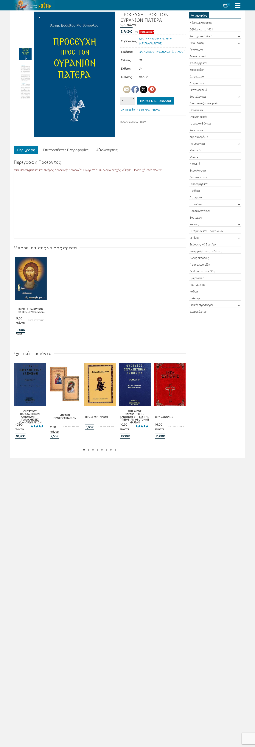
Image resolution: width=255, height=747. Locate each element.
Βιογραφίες (197, 69)
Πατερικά (196, 197)
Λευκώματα (197, 285)
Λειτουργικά (197, 143)
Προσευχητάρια (200, 211)
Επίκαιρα (195, 298)
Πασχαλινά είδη (200, 264)
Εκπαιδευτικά (198, 90)
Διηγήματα (197, 76)
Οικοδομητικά (199, 184)
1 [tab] (84, 450)
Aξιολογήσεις (107, 149)
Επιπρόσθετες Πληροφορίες (65, 149)
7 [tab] (111, 450)
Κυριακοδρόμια (199, 137)
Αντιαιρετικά (198, 56)
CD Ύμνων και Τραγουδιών (206, 231)
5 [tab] (102, 450)
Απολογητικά (198, 63)
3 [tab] (93, 450)
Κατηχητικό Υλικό (201, 36)
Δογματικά (197, 83)
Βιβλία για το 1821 (201, 29)
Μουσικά (195, 150)
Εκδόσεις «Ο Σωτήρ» (203, 244)
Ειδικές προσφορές (202, 305)
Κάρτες (194, 224)
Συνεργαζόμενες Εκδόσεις (206, 251)
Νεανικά (195, 164)
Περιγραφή (26, 149)
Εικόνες (194, 237)
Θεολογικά (196, 110)
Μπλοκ (194, 157)
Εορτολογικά (198, 96)
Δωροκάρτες (198, 311)
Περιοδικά (196, 204)
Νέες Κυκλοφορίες (201, 22)
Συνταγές (196, 217)
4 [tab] (97, 450)
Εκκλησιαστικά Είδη (202, 271)
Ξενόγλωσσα (198, 170)
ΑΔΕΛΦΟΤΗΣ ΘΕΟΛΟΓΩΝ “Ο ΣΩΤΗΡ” (162, 52)
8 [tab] (115, 450)
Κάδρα (194, 291)
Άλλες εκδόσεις (199, 258)
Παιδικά (195, 190)
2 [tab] (88, 450)
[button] (140, 109)
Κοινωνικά (196, 130)
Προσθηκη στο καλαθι (155, 101)
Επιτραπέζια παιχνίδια (204, 103)
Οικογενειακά (198, 177)
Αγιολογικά (196, 49)
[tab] (26, 150)
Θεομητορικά (198, 117)
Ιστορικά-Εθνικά (200, 123)
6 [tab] (106, 450)
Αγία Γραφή (197, 43)
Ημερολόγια (197, 278)
